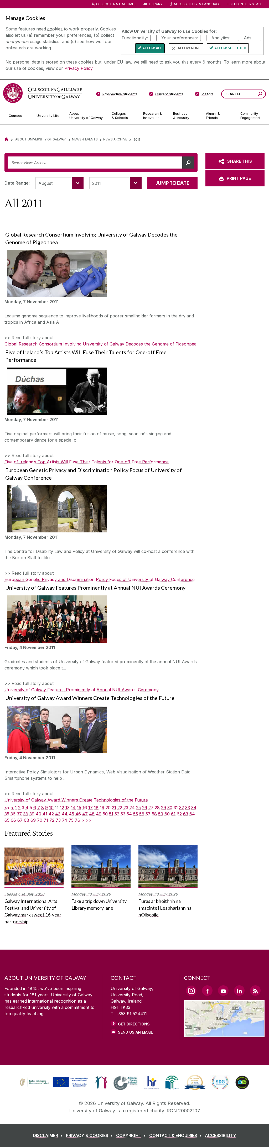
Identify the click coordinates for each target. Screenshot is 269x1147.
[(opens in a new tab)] (55, 1087)
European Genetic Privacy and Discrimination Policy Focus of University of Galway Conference (99, 579)
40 (38, 813)
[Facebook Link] (207, 990)
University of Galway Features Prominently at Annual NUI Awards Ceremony (81, 689)
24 (132, 807)
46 (78, 813)
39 (31, 813)
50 (105, 813)
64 (192, 813)
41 (45, 813)
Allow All (152, 48)
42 (51, 813)
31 (176, 807)
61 (173, 813)
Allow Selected (230, 48)
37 (19, 813)
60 (167, 813)
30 (169, 807)
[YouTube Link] (223, 990)
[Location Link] (224, 1034)
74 (64, 820)
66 (13, 820)
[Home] (6, 139)
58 (154, 813)
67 (20, 820)
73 (58, 820)
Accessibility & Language (197, 4)
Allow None (189, 48)
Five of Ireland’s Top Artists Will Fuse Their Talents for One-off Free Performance (86, 461)
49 (98, 813)
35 (6, 813)
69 (33, 820)
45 (71, 813)
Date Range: (17, 183)
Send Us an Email (135, 1032)
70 (39, 820)
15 (79, 807)
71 (46, 820)
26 (144, 807)
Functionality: (135, 37)
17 (90, 807)
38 (25, 813)
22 (119, 807)
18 (96, 807)
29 (163, 807)
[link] (53, 1082)
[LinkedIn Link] (239, 990)
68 (26, 820)
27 (150, 807)
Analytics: (220, 37)
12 (62, 807)
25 (138, 807)
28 (157, 807)
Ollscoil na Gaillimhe (116, 4)
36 (13, 813)
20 (108, 807)
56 (141, 813)
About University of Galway (40, 139)
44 (65, 813)
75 (71, 820)
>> (88, 820)
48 (92, 813)
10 (51, 807)
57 (148, 813)
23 (125, 807)
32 (181, 807)
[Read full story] (55, 273)
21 (114, 807)
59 (160, 813)
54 (129, 813)
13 (67, 807)
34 (193, 807)
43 (57, 813)
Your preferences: (179, 37)
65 (6, 820)
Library (156, 4)
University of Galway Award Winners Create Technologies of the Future (76, 800)
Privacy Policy (78, 68)
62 (179, 813)
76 (77, 820)
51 (111, 813)
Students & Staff (246, 4)
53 (123, 813)
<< (7, 807)
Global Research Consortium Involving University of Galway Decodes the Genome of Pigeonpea (100, 344)
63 (185, 813)
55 (135, 813)
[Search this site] (260, 94)
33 (187, 807)
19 (102, 807)
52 (117, 813)
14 (73, 807)
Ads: (248, 37)
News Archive (115, 139)
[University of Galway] (42, 93)
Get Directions (134, 1024)
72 (51, 820)
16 (84, 807)
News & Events (85, 139)
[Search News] (188, 162)
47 (85, 813)
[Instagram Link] (191, 991)
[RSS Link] (255, 990)
